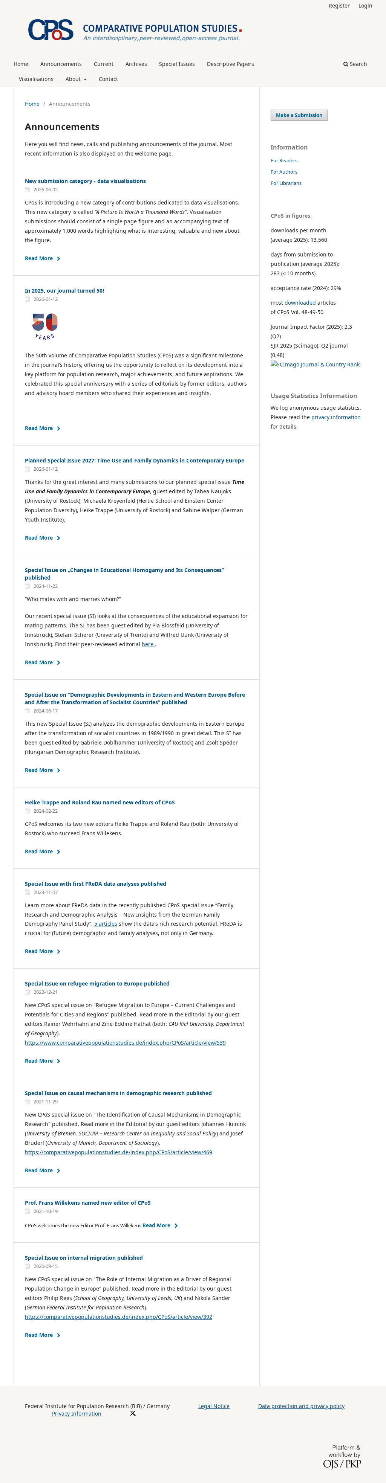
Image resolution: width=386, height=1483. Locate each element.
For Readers (284, 160)
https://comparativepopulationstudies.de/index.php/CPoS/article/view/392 (118, 1316)
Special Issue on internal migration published (84, 1257)
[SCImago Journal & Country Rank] (315, 364)
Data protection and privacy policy (301, 1406)
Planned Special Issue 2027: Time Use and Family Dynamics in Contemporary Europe (134, 460)
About (74, 78)
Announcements (61, 63)
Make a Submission (299, 115)
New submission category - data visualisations (85, 181)
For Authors (284, 171)
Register (339, 5)
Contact (108, 78)
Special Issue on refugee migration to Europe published (97, 983)
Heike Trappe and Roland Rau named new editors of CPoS (100, 802)
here (148, 644)
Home (21, 63)
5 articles (105, 923)
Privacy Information (76, 1413)
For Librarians (286, 183)
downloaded (300, 302)
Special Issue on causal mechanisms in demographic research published (118, 1093)
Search (357, 63)
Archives (136, 63)
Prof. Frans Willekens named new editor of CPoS (88, 1202)
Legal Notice (214, 1406)
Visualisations (36, 78)
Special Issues (177, 63)
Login (365, 5)
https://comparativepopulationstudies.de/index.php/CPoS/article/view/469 (118, 1152)
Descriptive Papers (230, 63)
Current (103, 63)
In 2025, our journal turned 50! (64, 290)
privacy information (336, 417)
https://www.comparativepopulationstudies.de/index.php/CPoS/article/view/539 (125, 1042)
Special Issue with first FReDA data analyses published (95, 883)
